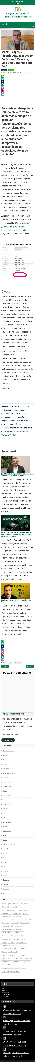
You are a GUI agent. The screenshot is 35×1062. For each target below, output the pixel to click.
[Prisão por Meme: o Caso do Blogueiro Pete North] (15, 591)
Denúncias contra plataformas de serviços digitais (16, 919)
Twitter (5, 971)
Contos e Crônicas (8, 786)
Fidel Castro (25, 923)
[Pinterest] (17, 89)
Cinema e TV (6, 777)
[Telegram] (17, 79)
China (14, 907)
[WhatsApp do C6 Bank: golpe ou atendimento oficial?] (4, 1006)
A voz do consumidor (8, 751)
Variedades (6, 889)
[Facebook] (17, 84)
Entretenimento (7, 804)
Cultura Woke (17, 916)
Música (5, 857)
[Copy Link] (17, 87)
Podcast (5, 871)
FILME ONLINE (7, 926)
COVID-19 (16, 913)
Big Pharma (13, 903)
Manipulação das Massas (10, 952)
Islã (4, 942)
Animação (5, 759)
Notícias (11, 70)
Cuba (25, 913)
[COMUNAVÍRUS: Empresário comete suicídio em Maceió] (4, 1038)
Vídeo (4, 893)
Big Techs (24, 903)
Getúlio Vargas (7, 932)
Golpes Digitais (7, 822)
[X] (17, 81)
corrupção (6, 913)
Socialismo (6, 964)
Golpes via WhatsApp (8, 935)
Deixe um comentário (27, 72)
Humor (5, 835)
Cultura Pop (6, 916)
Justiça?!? (6, 945)
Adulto (5, 755)
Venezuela (15, 971)
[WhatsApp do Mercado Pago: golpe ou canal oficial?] (4, 1049)
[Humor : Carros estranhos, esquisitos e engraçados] (4, 1028)
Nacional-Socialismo (8, 955)
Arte (4, 903)
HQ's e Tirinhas (7, 831)
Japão (11, 942)
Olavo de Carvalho (25, 958)
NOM (14, 958)
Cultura (5, 791)
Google (20, 935)
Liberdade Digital (7, 848)
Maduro (24, 948)
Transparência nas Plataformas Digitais (14, 968)
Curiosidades (6, 795)
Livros (15, 945)
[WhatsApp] (17, 76)
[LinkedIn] (17, 92)
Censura (10, 662)
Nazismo (5, 958)
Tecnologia (6, 880)
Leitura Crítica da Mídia (9, 844)
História (5, 826)
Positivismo (18, 961)
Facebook (15, 923)
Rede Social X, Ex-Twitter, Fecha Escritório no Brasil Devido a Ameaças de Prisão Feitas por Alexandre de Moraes (16, 534)
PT (27, 961)
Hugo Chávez (6, 939)
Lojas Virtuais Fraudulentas (10, 948)
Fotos (4, 817)
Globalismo (19, 932)
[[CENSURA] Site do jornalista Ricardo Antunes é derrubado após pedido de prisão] (15, 464)
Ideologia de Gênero (19, 939)
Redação (16, 72)
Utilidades (5, 884)
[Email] (17, 94)
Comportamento (7, 782)
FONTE (4, 388)
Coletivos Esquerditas (9, 910)
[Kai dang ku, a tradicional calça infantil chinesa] (4, 1017)
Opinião (5, 866)
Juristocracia (17, 662)
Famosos (5, 808)
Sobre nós (4, 990)
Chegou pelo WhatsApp (9, 773)
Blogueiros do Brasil (17, 13)
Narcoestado (22, 955)
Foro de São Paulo (19, 926)
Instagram (4, 994)
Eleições (5, 923)
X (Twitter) (5, 992)
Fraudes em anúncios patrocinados (12, 929)
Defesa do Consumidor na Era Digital (12, 800)
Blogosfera (6, 768)
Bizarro (5, 764)
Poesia (5, 875)
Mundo (5, 853)
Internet (4, 70)
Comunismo (23, 910)
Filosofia (5, 813)
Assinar (8, 740)
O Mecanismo (7, 961)
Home (3, 988)
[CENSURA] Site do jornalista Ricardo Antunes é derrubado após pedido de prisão (6, 666)
